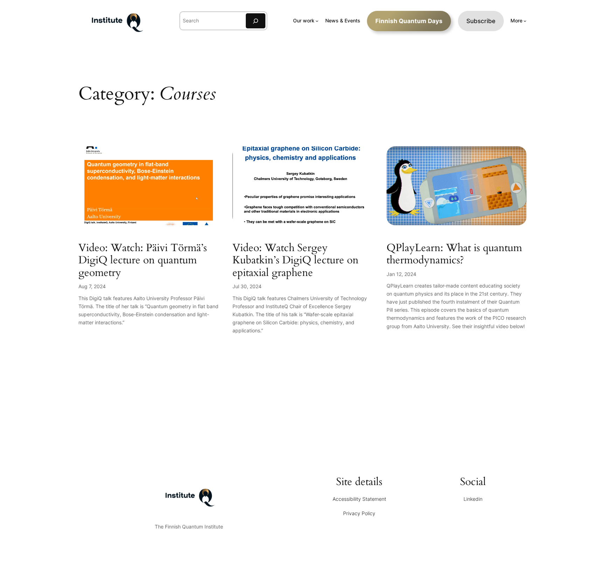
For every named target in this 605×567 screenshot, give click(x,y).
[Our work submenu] (317, 20)
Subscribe (480, 21)
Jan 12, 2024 (401, 274)
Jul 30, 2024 (247, 286)
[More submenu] (525, 20)
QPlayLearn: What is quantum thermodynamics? (454, 254)
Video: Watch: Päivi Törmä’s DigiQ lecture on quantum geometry (142, 260)
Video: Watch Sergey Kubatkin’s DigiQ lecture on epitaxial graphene (295, 260)
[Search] (255, 20)
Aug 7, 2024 (92, 286)
